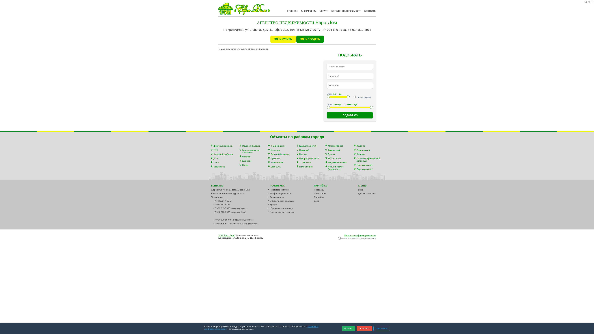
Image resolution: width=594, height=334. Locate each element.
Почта (216, 162)
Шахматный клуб (307, 146)
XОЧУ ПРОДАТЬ (310, 39)
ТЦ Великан (305, 162)
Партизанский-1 (365, 165)
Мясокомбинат (335, 146)
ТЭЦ (215, 150)
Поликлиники (306, 166)
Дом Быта (276, 166)
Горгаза (303, 154)
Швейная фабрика (222, 146)
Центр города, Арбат (309, 158)
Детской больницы (280, 154)
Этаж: (329, 94)
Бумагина (275, 158)
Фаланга (361, 146)
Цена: (330, 104)
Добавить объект (366, 193)
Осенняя (275, 150)
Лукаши (332, 154)
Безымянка (219, 166)
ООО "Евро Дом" (226, 235)
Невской (246, 156)
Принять (348, 328)
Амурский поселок (337, 162)
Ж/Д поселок (334, 158)
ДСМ (215, 158)
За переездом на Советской (250, 151)
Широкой (246, 161)
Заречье (361, 154)
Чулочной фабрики (223, 154)
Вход (592, 2)
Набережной (277, 162)
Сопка (245, 165)
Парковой (304, 150)
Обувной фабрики (251, 146)
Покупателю (320, 193)
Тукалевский (334, 150)
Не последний (363, 97)
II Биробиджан (278, 146)
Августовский (363, 150)
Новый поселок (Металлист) (335, 167)
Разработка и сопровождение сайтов (362, 238)
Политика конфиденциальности (360, 235)
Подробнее (381, 328)
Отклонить (364, 328)
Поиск (586, 2)
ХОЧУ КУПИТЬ (283, 39)
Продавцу (319, 189)
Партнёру (319, 197)
